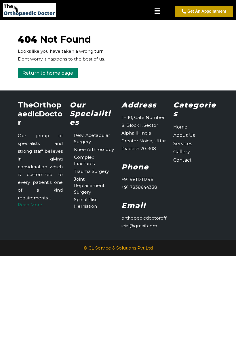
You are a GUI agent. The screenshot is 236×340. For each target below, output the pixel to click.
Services (182, 143)
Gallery (181, 151)
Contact (182, 160)
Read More (30, 204)
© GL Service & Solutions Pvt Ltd (118, 248)
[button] (112, 11)
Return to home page (50, 72)
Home (180, 127)
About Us (184, 135)
